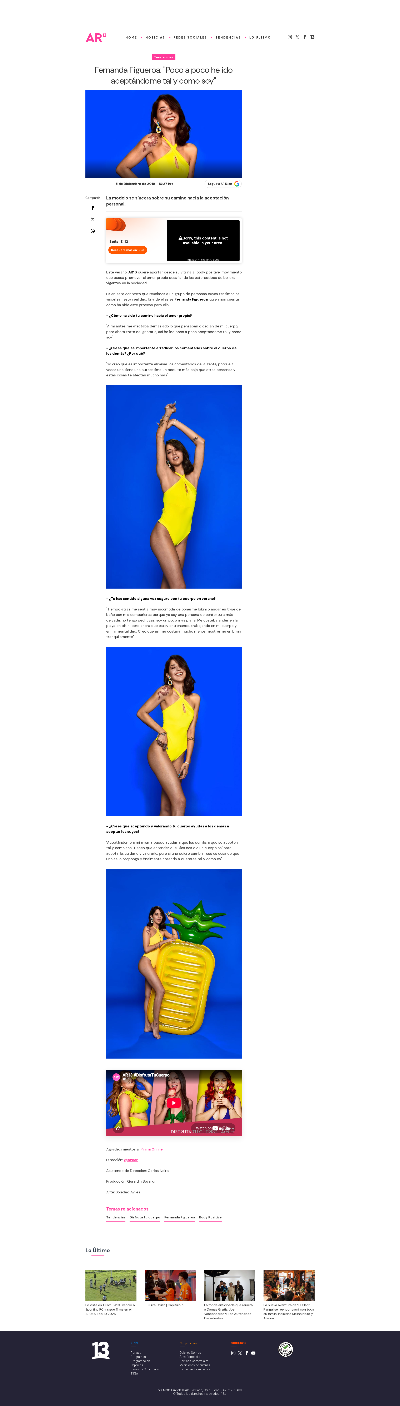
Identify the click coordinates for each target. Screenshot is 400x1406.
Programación (140, 1361)
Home (131, 37)
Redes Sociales (190, 37)
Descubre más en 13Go (128, 250)
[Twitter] (297, 38)
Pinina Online (151, 1149)
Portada (136, 1353)
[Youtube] (253, 1354)
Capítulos (137, 1365)
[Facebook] (305, 38)
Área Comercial (190, 1357)
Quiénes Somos (190, 1353)
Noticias (155, 37)
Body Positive (210, 1217)
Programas (138, 1357)
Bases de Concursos (145, 1369)
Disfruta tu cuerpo (145, 1217)
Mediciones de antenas (195, 1365)
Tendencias (228, 37)
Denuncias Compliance (195, 1369)
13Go (134, 1373)
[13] (312, 38)
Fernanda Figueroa (179, 1217)
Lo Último (260, 37)
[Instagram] (290, 38)
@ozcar (131, 1160)
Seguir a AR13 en (220, 184)
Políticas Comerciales (194, 1361)
